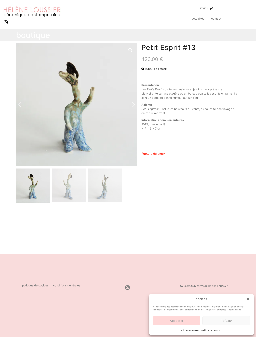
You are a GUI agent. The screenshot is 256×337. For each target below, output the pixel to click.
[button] (248, 299)
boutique (33, 35)
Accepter (176, 321)
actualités (198, 18)
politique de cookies (190, 330)
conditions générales (66, 285)
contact (216, 18)
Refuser (226, 321)
